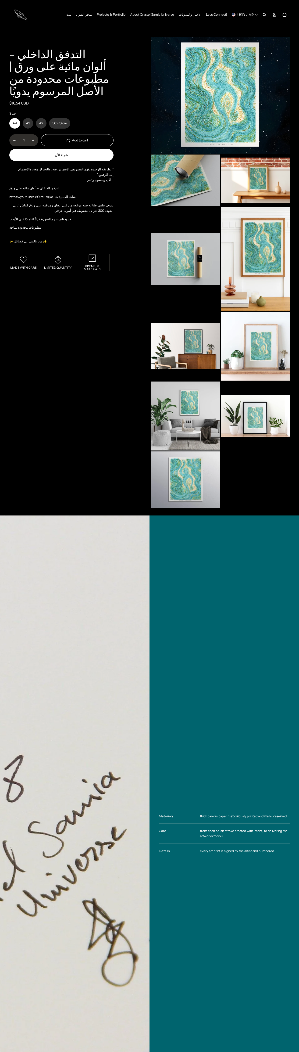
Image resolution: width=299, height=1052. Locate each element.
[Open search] (264, 15)
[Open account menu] (274, 15)
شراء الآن (61, 155)
